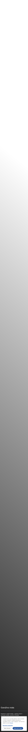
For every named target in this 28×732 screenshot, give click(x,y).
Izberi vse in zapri (18, 728)
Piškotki (11, 722)
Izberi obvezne (7, 728)
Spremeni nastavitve (8, 725)
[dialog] (14, 723)
